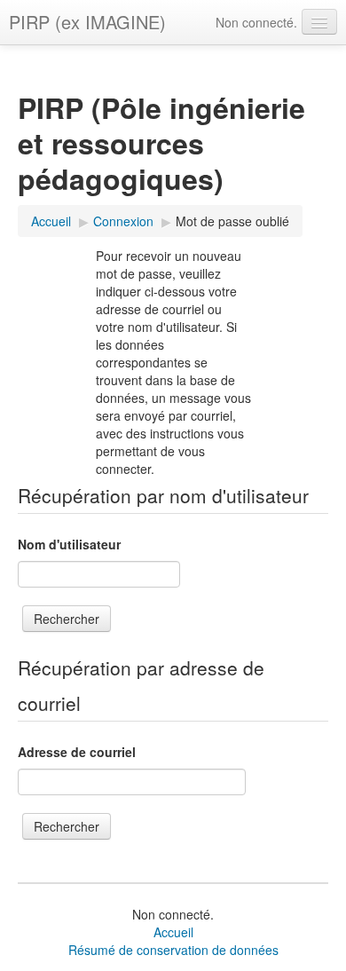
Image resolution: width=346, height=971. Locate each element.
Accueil (173, 932)
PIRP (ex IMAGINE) (87, 22)
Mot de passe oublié (232, 221)
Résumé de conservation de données (173, 950)
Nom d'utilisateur (69, 544)
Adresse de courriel (77, 752)
